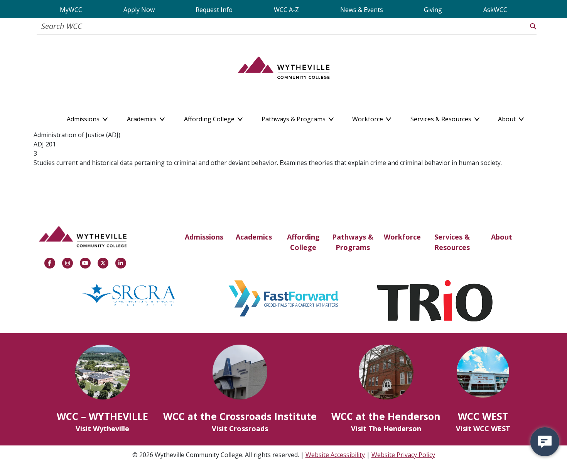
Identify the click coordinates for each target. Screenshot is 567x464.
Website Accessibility (335, 454)
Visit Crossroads (240, 428)
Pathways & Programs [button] (294, 117)
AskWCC (495, 9)
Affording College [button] (210, 117)
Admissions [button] (84, 117)
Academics (254, 236)
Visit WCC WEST (483, 428)
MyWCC (71, 9)
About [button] (507, 117)
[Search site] (533, 26)
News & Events (361, 9)
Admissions (204, 236)
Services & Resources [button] (441, 117)
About (501, 236)
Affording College (303, 242)
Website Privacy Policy (403, 454)
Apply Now (139, 9)
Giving (433, 9)
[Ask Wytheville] (544, 441)
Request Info (214, 9)
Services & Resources (452, 242)
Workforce (402, 236)
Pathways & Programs (352, 242)
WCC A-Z (286, 9)
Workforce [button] (368, 117)
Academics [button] (142, 117)
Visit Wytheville (102, 428)
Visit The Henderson (386, 428)
